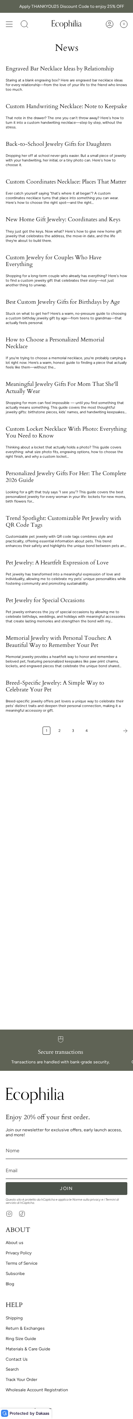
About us (14, 1242)
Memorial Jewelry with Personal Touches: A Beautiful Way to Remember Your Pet (58, 641)
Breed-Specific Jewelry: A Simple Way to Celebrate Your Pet (55, 686)
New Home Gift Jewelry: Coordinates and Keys (63, 219)
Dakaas (42, 1413)
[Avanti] (112, 730)
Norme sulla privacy (86, 1199)
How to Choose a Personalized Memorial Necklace (55, 343)
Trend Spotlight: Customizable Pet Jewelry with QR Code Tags (63, 521)
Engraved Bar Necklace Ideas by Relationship (60, 68)
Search (12, 1369)
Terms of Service (22, 1263)
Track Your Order (21, 1379)
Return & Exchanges (25, 1328)
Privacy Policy (19, 1252)
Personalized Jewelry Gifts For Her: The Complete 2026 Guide (66, 477)
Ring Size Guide (21, 1338)
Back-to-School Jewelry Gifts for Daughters (58, 144)
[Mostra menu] (9, 24)
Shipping (14, 1318)
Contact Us (17, 1359)
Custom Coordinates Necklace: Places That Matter (66, 182)
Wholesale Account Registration (37, 1389)
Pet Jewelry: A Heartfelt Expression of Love (57, 562)
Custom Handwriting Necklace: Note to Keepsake (66, 106)
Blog (10, 1283)
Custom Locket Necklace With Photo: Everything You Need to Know (66, 432)
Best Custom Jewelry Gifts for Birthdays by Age (63, 302)
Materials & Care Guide (28, 1348)
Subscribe (15, 1273)
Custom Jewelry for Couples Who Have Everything (53, 261)
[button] (24, 24)
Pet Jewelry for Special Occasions (45, 600)
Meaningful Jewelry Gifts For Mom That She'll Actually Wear (62, 387)
